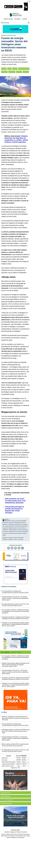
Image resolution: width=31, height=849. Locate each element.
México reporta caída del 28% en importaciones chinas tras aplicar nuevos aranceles (15, 744)
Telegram (5, 539)
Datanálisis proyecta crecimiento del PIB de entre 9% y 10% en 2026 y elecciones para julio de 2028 (16, 731)
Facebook (20, 539)
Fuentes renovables (24, 68)
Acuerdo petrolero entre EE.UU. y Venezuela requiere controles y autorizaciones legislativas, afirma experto (15, 598)
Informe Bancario (5, 796)
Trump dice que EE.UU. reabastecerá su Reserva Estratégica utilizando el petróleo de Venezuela (16, 617)
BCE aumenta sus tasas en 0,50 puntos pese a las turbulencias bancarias (15, 501)
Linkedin (6, 832)
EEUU (9, 68)
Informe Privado (8, 19)
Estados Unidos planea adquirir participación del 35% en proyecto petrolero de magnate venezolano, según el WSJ (15, 665)
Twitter (15, 539)
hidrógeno (4, 71)
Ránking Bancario (5, 792)
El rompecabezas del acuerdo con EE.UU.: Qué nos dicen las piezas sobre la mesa (15, 604)
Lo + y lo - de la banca (7, 800)
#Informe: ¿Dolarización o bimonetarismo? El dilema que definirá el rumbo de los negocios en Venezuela (15, 718)
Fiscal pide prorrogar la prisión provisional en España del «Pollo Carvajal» (14, 510)
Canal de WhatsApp (18, 537)
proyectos (25, 71)
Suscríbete (17, 19)
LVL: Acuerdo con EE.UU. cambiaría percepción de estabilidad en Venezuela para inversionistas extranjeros (15, 611)
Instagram (10, 539)
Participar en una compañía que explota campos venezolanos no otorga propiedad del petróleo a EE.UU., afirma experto (15, 624)
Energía (4, 68)
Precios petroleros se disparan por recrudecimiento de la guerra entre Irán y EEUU (15, 591)
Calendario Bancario (6, 803)
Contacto (24, 19)
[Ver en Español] (29, 1)
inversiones (12, 71)
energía (15, 68)
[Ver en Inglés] (27, 1)
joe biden (19, 71)
